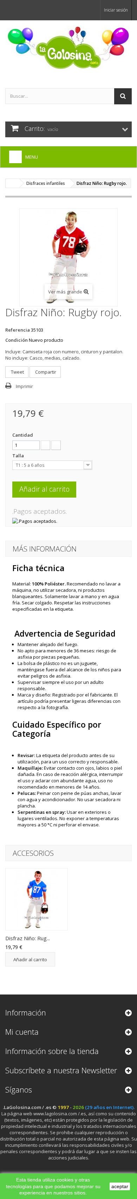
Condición (16, 340)
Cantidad (22, 435)
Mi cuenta (22, 1031)
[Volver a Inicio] (12, 183)
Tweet (17, 372)
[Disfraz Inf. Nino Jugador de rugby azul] (36, 899)
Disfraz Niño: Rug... (27, 938)
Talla (18, 455)
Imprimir (24, 386)
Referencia (17, 330)
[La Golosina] (68, 48)
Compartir (45, 372)
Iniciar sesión (116, 10)
